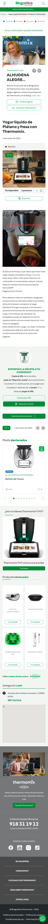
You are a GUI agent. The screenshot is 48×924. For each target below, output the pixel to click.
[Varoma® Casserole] (35, 596)
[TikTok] (37, 848)
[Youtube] (20, 848)
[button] (43, 4)
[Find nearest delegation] (5, 4)
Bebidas (9, 472)
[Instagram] (28, 848)
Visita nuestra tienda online (23, 9)
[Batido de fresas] (24, 458)
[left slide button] (5, 498)
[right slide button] (42, 498)
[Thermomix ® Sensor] (35, 639)
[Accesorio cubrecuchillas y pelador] (13, 596)
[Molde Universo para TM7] (13, 639)
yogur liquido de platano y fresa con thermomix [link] (26, 14)
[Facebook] (11, 848)
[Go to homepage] (24, 3)
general (3, 14)
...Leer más (35, 95)
